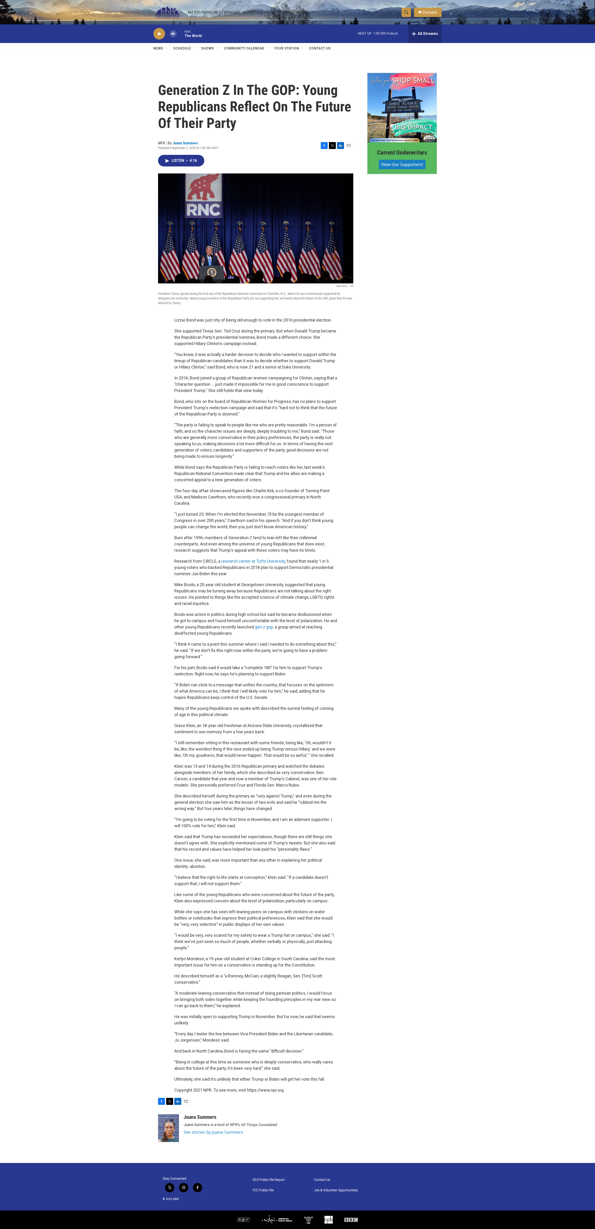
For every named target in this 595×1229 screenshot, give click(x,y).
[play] (159, 34)
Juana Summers (185, 143)
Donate (430, 12)
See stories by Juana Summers (213, 1132)
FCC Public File (263, 1190)
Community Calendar (244, 48)
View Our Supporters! (402, 164)
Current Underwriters (402, 152)
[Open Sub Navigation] (167, 48)
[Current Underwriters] (402, 107)
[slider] (180, 33)
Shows (207, 48)
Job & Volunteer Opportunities (336, 1190)
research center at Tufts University (253, 561)
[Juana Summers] (168, 1128)
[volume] (173, 34)
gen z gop (264, 626)
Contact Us (320, 48)
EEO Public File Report (269, 1180)
